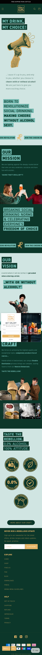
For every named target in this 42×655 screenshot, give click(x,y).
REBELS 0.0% (18, 654)
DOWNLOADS (9, 580)
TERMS (6, 618)
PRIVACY (7, 623)
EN (13, 648)
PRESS (6, 585)
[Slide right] (25, 423)
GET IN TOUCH (9, 601)
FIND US (7, 567)
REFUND (7, 610)
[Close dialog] (40, 314)
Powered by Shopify (26, 654)
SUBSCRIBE (11, 336)
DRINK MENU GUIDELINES (13, 589)
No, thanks (11, 339)
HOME (6, 559)
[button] (2, 9)
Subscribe (31, 547)
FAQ (5, 572)
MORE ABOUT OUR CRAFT (21, 522)
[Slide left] (16, 423)
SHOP (6, 563)
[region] (21, 2)
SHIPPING (8, 605)
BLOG (6, 576)
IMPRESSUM (8, 614)
